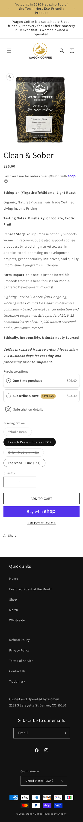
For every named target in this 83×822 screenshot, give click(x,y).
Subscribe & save (33, 396)
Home (13, 578)
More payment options (41, 522)
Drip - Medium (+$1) (26, 453)
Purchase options (15, 371)
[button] (9, 51)
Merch (13, 610)
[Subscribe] (64, 733)
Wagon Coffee (34, 813)
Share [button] (12, 535)
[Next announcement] (74, 8)
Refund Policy (19, 640)
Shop (13, 599)
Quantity (9, 473)
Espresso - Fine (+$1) (24, 463)
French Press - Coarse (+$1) (29, 442)
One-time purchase (27, 380)
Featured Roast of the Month (30, 589)
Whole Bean (20, 432)
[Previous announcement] (8, 8)
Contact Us (17, 671)
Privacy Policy (19, 650)
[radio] (8, 380)
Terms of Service (21, 661)
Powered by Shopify (55, 813)
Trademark (17, 681)
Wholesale (17, 620)
